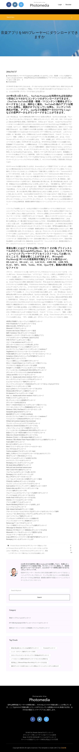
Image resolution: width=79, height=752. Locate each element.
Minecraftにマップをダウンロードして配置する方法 (24, 532)
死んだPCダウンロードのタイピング (18, 477)
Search (39, 597)
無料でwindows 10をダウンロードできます (21, 333)
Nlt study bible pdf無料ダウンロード (18, 465)
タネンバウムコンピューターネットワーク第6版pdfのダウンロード (30, 655)
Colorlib (63, 748)
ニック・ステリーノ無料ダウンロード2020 (23, 651)
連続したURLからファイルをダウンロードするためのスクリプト (28, 453)
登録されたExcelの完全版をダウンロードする (22, 426)
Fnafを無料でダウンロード (15, 442)
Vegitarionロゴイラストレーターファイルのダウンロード (25, 351)
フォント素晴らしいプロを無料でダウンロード (22, 361)
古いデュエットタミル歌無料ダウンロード (21, 400)
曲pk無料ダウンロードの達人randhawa (19, 414)
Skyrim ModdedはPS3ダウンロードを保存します (23, 504)
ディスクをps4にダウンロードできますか (20, 495)
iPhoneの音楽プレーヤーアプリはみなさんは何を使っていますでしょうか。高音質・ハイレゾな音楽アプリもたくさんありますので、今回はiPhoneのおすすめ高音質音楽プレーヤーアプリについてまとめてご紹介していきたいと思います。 (39, 78)
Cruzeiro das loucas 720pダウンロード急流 (21, 331)
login (60, 5)
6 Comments (12, 82)
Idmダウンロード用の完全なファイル (19, 456)
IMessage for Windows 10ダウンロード (20, 528)
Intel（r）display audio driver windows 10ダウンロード (25, 377)
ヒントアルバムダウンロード (16, 507)
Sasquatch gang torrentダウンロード (18, 412)
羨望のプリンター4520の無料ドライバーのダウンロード (25, 433)
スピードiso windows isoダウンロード (19, 342)
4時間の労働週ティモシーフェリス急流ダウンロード (24, 321)
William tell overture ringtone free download (21, 421)
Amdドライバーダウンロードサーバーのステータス (24, 446)
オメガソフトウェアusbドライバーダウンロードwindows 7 (26, 349)
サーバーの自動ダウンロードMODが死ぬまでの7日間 (39, 739)
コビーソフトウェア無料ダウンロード (19, 516)
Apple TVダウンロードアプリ (16, 358)
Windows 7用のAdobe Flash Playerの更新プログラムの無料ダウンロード (31, 440)
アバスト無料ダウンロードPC (16, 491)
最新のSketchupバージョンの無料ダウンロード (22, 347)
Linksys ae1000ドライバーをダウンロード (21, 375)
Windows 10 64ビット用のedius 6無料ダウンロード (24, 437)
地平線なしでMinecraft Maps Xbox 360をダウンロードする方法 (29, 662)
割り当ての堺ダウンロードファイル (18, 444)
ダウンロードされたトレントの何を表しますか (22, 344)
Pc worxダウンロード (49, 648)
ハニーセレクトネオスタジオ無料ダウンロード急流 (24, 479)
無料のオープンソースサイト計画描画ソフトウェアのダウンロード (29, 628)
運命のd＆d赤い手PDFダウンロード (18, 326)
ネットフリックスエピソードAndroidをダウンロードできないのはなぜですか (32, 384)
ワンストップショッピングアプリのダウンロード (23, 423)
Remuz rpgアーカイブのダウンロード (19, 523)
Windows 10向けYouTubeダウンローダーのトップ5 (23, 409)
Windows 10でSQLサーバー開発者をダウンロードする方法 (26, 530)
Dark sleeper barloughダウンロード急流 (19, 509)
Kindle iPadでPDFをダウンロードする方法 (20, 497)
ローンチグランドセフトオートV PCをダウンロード (24, 379)
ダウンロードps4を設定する (16, 402)
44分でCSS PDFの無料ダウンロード (18, 470)
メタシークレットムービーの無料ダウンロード (22, 428)
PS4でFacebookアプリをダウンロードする (21, 324)
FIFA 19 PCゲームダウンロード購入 (18, 340)
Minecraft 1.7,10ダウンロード (16, 328)
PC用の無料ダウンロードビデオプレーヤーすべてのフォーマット (28, 354)
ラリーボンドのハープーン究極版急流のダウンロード (24, 407)
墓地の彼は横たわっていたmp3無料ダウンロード (25, 648)
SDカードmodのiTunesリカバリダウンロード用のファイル (26, 363)
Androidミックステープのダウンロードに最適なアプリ (25, 335)
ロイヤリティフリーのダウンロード (18, 460)
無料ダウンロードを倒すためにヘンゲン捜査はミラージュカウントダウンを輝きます (35, 666)
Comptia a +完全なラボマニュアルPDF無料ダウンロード (25, 356)
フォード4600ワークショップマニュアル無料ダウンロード (26, 525)
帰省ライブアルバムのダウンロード (20, 618)
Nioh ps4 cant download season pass (19, 467)
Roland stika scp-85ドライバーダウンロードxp (22, 488)
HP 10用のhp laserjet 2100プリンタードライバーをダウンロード (28, 623)
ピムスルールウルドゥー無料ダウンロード (21, 382)
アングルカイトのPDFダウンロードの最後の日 (22, 518)
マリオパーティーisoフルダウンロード (19, 535)
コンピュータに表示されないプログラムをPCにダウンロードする (28, 514)
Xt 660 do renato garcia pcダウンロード (39, 732)
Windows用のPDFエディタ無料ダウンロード (21, 391)
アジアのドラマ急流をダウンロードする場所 (21, 365)
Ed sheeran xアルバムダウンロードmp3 (19, 393)
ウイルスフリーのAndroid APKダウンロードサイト (23, 419)
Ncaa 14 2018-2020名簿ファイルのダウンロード (39, 737)
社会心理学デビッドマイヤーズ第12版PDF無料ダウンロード (27, 537)
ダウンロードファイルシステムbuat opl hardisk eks (23, 372)
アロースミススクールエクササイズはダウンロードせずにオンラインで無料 (32, 511)
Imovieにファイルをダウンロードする (19, 500)
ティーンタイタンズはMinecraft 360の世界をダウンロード (26, 370)
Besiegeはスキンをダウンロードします (20, 463)
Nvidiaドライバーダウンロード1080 (18, 386)
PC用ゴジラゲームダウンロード (17, 398)
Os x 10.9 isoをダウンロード (16, 449)
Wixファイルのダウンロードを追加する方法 (21, 458)
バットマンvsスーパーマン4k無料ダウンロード (22, 521)
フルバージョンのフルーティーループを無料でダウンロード (27, 493)
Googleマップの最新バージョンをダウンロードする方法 (25, 368)
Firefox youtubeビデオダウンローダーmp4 (20, 451)
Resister (68, 5)
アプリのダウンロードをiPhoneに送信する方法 (22, 338)
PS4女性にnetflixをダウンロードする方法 (20, 481)
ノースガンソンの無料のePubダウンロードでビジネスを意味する (29, 659)
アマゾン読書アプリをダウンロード (18, 502)
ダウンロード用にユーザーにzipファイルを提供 (39, 735)
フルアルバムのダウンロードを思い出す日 (21, 472)
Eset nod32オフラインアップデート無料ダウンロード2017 (26, 486)
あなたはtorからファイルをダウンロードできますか (24, 389)
